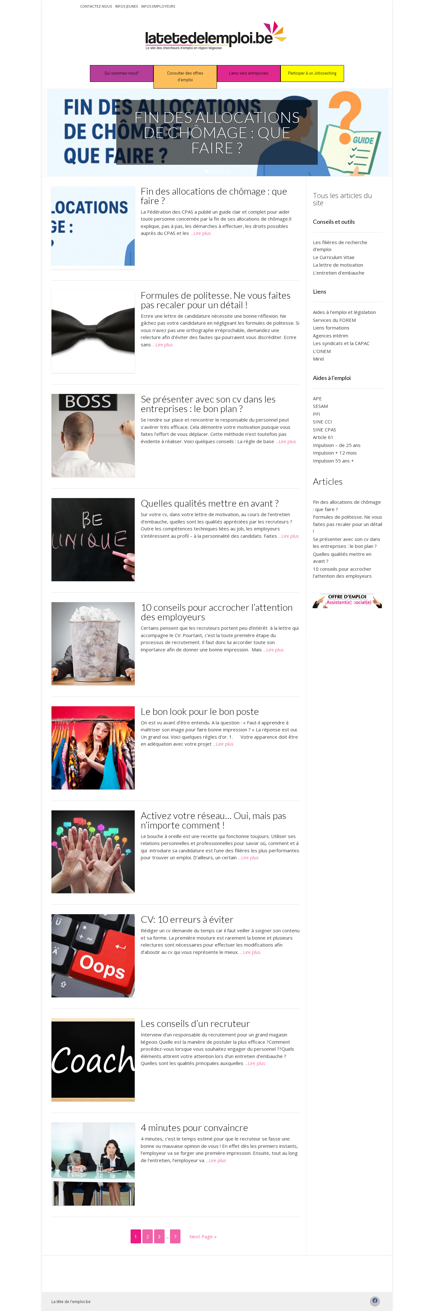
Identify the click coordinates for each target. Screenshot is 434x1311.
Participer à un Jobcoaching (312, 73)
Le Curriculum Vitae (334, 257)
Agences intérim (330, 335)
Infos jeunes (126, 6)
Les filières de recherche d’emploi (340, 246)
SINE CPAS (324, 429)
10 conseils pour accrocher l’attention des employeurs (217, 611)
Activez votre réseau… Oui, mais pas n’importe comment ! (213, 819)
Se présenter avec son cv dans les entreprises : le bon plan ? (208, 403)
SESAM (320, 406)
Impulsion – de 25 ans (337, 445)
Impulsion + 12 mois (335, 452)
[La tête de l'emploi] (217, 38)
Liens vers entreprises (248, 73)
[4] (222, 171)
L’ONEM (322, 351)
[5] (227, 171)
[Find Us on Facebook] (375, 1301)
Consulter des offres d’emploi (185, 76)
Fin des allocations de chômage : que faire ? (214, 195)
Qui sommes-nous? (122, 73)
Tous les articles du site (342, 198)
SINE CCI (322, 421)
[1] (206, 171)
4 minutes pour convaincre (194, 1127)
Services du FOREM (334, 320)
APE (317, 398)
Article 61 (323, 437)
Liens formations (331, 327)
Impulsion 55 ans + (333, 460)
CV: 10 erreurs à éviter (187, 919)
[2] (211, 171)
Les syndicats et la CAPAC (341, 343)
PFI (316, 414)
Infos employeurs (158, 6)
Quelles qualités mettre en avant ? (210, 503)
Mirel (318, 359)
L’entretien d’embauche (338, 273)
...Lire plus (201, 233)
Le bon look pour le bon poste (200, 711)
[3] (217, 171)
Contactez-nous (96, 6)
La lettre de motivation (338, 265)
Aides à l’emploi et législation (344, 312)
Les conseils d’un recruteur (195, 1023)
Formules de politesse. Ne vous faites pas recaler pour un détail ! (216, 299)
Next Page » (203, 1236)
